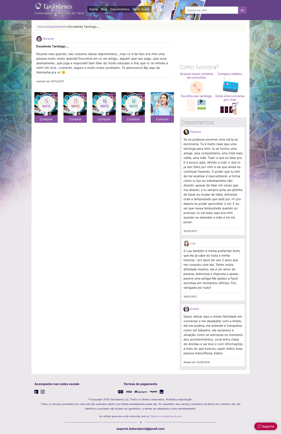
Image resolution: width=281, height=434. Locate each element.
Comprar (46, 119)
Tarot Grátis (140, 9)
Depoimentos (119, 9)
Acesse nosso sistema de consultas (196, 75)
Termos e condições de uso (166, 416)
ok (242, 10)
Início (41, 26)
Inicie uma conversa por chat (229, 98)
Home (93, 9)
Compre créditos (230, 74)
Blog (104, 9)
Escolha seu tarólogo (196, 96)
